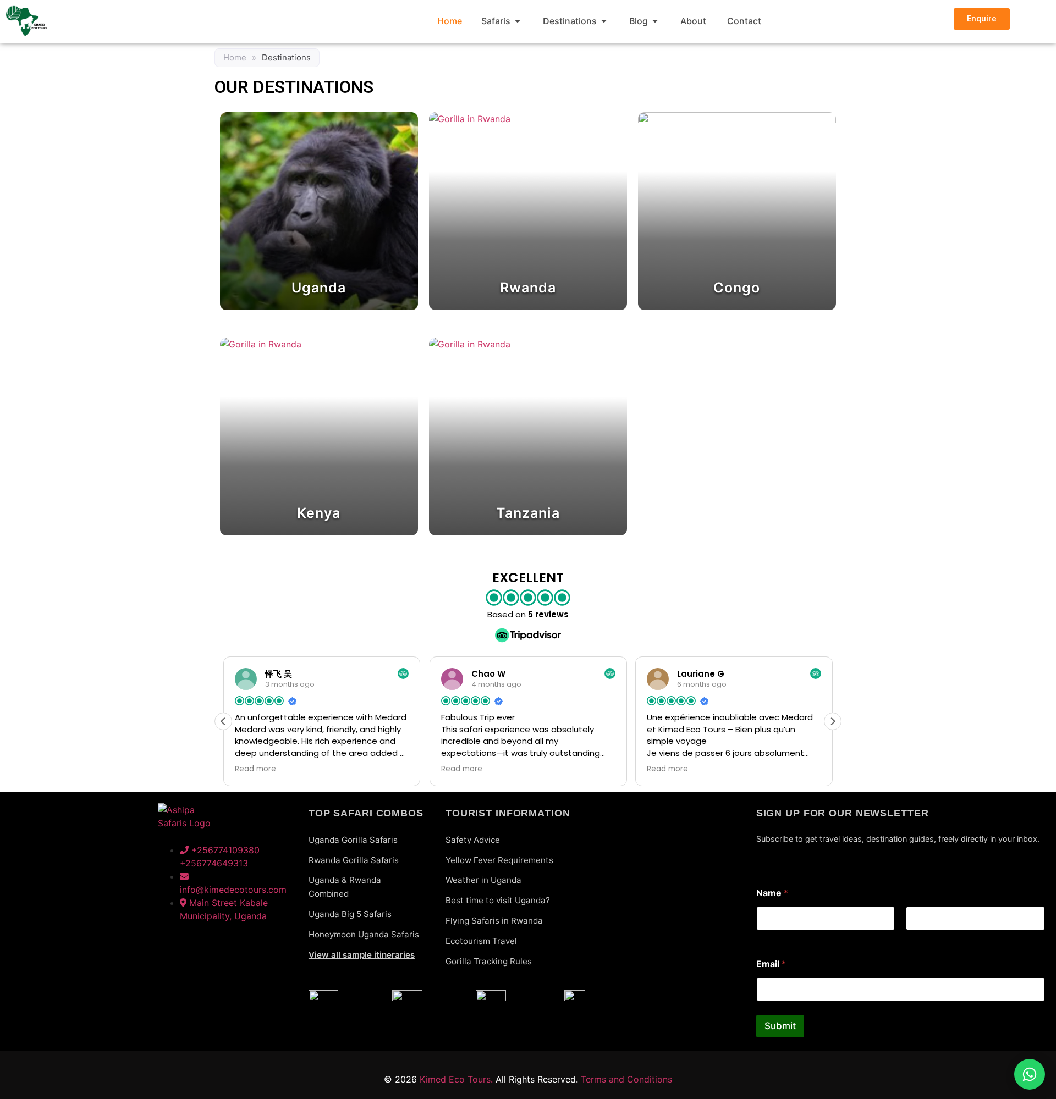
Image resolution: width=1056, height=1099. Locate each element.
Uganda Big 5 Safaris (350, 914)
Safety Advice (473, 840)
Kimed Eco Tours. (456, 1079)
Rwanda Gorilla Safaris (354, 860)
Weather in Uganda (483, 880)
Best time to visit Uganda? (498, 900)
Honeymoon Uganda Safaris (364, 934)
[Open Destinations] (604, 20)
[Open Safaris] (517, 20)
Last (913, 937)
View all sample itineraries (362, 954)
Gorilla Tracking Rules (489, 961)
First (764, 937)
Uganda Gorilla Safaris (353, 840)
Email (771, 964)
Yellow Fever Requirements (499, 860)
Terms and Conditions (626, 1079)
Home (234, 57)
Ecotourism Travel (481, 941)
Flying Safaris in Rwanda (494, 920)
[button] (832, 721)
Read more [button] (255, 769)
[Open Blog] (655, 20)
